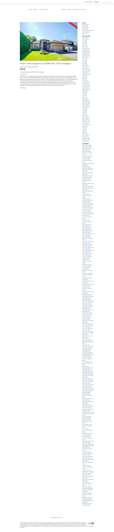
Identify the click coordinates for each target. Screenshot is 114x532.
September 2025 (86, 55)
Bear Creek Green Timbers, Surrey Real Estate (87, 153)
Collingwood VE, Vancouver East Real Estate (87, 196)
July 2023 (84, 92)
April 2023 (84, 97)
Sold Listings (85, 29)
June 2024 (84, 75)
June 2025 (84, 60)
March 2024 (85, 80)
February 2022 (85, 116)
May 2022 (84, 112)
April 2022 (84, 113)
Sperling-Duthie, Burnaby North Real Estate (87, 449)
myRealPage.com (59, 517)
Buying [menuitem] (64, 9)
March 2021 (85, 133)
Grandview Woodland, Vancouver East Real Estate (87, 275)
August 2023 (85, 91)
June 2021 (84, 129)
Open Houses (85, 27)
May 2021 (84, 130)
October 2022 (85, 104)
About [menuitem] (35, 9)
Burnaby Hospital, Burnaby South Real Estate (87, 180)
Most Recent (85, 37)
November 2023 (86, 86)
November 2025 (86, 52)
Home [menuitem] (30, 9)
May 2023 (84, 95)
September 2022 (86, 106)
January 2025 (85, 68)
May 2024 (84, 77)
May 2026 (84, 43)
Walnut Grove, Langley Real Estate (30, 67)
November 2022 (86, 103)
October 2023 (85, 88)
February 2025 (85, 66)
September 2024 (86, 74)
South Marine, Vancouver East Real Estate (87, 430)
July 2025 (84, 59)
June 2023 (84, 94)
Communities (43, 9)
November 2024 (86, 71)
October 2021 (85, 123)
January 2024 (85, 83)
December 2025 (86, 51)
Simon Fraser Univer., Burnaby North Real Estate (87, 426)
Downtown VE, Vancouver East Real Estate (87, 217)
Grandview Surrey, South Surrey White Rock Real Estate (87, 266)
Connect (96, 1)
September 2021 (86, 124)
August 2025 (85, 57)
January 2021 (85, 136)
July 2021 (84, 127)
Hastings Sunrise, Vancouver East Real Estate (87, 289)
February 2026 (85, 48)
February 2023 (85, 100)
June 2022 (84, 110)
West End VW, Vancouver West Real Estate (87, 484)
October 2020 (85, 141)
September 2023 (86, 89)
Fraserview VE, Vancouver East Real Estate (87, 261)
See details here (23, 74)
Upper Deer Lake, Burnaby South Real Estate (87, 467)
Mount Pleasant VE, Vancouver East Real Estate (87, 359)
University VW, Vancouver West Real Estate (87, 462)
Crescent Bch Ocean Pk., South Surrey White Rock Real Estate (88, 209)
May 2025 (84, 62)
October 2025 (85, 54)
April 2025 (84, 63)
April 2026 (84, 45)
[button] (102, 2)
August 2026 (85, 39)
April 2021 (84, 132)
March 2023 (85, 98)
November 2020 (86, 139)
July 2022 (84, 109)
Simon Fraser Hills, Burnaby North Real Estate (87, 421)
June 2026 (84, 42)
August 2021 (85, 126)
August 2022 (85, 107)
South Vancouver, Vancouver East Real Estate (87, 438)
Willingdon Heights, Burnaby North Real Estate (87, 494)
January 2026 (85, 49)
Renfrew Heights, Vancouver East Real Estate (87, 395)
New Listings (85, 26)
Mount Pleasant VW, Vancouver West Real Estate (87, 363)
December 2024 (86, 69)
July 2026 (84, 40)
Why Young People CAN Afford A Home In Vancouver (88, 32)
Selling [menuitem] (69, 9)
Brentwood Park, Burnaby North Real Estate (87, 160)
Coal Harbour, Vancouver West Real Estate (87, 191)
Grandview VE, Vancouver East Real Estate (87, 270)
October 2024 (85, 72)
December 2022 (86, 101)
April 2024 (84, 78)
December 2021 (86, 120)
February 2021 (85, 135)
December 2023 (86, 84)
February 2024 (85, 81)
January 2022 (85, 118)
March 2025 (85, 65)
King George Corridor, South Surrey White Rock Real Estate (87, 314)
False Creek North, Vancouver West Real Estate (87, 238)
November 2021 (86, 121)
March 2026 (85, 46)
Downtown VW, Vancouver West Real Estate (87, 221)
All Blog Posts (85, 24)
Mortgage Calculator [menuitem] (79, 9)
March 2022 (85, 115)
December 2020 (86, 138)
